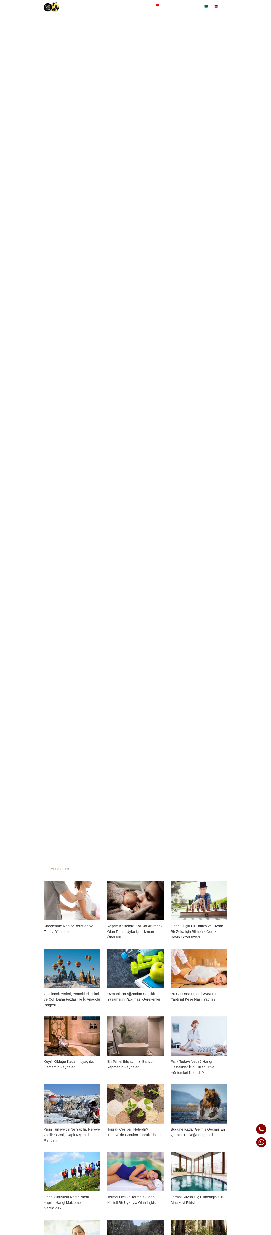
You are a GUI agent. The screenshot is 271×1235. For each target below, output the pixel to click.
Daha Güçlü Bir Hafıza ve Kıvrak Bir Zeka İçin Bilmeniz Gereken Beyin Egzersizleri (197, 931)
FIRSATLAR (150, 7)
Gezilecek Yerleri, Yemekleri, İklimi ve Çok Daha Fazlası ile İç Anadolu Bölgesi (72, 999)
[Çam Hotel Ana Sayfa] (51, 7)
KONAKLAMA (114, 7)
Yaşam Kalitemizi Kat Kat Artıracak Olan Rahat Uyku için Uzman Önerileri (134, 931)
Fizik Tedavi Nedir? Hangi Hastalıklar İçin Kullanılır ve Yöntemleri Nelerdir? (192, 1067)
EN (220, 7)
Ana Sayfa (55, 868)
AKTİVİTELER (166, 7)
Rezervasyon (193, 7)
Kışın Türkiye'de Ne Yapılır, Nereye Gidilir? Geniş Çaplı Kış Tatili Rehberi (72, 1135)
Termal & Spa (132, 7)
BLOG (179, 7)
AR (208, 7)
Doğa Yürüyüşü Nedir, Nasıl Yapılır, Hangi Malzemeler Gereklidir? (66, 1202)
